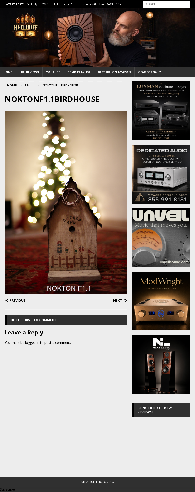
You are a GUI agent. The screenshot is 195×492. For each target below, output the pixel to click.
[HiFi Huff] (97, 64)
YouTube (53, 72)
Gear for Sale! (149, 72)
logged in (32, 342)
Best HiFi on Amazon (114, 72)
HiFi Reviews (29, 72)
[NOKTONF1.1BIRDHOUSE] (66, 291)
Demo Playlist (79, 72)
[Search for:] (166, 3)
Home (8, 72)
